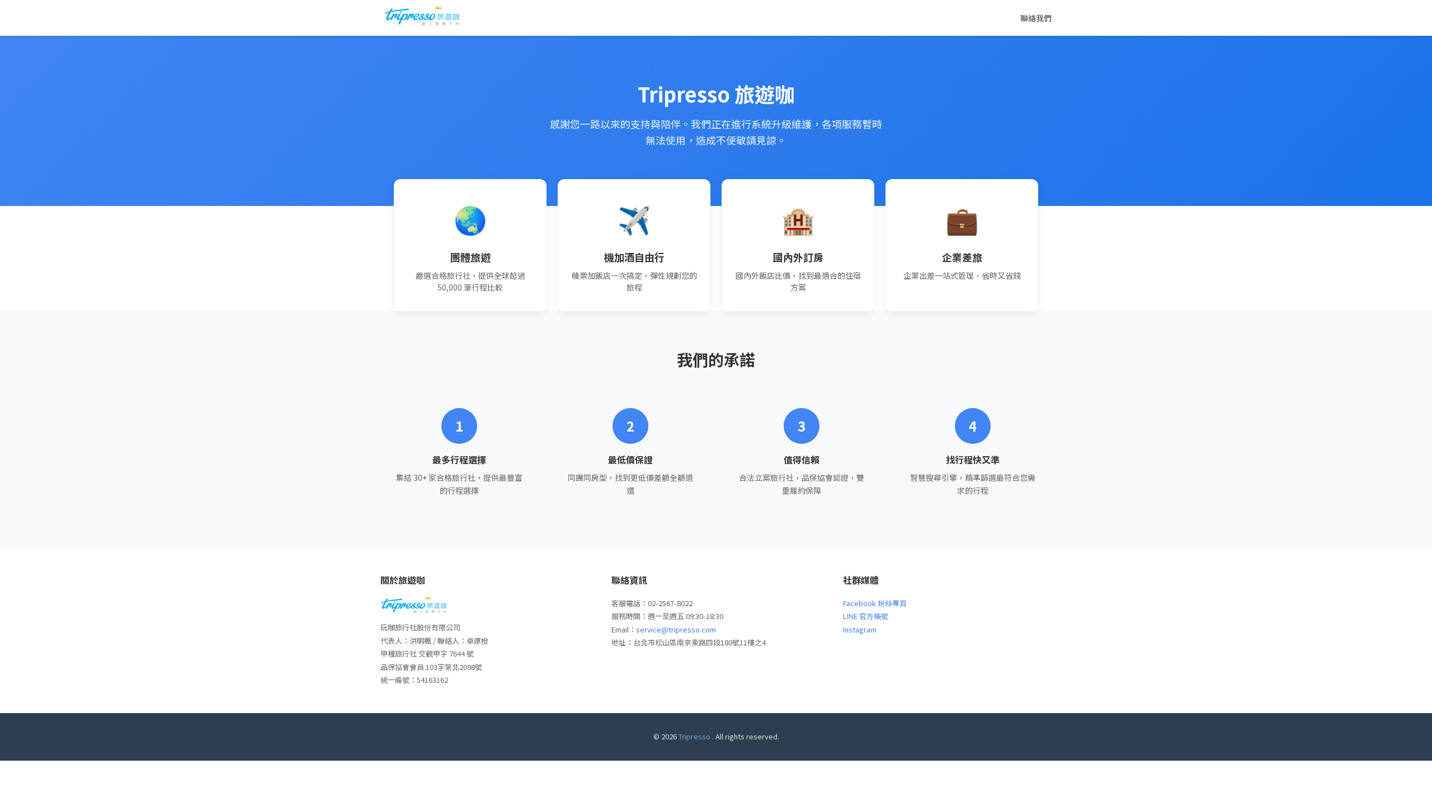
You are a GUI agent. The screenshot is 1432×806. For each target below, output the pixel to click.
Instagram (860, 629)
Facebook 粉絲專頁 (875, 603)
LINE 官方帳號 (865, 616)
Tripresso (694, 736)
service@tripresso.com (676, 629)
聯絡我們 (1036, 18)
